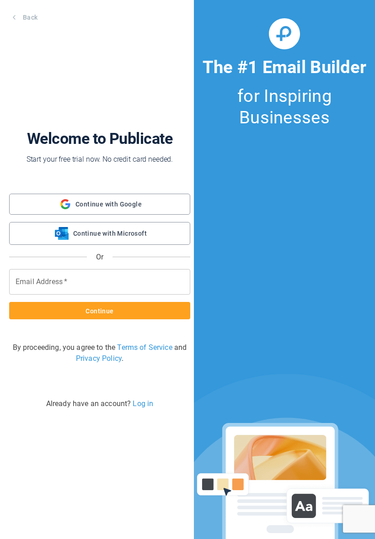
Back (30, 17)
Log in (143, 403)
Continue (99, 311)
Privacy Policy (99, 358)
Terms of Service (144, 347)
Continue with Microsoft (110, 233)
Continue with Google (108, 204)
